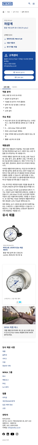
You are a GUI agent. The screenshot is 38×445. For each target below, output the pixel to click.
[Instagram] (17, 434)
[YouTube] (12, 434)
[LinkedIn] (8, 434)
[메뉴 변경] (34, 4)
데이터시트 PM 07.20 (14, 39)
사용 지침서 (11, 43)
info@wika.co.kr (10, 66)
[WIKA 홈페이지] (7, 3)
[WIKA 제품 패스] (19, 315)
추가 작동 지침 (12, 47)
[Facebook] (3, 434)
